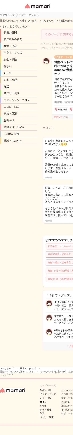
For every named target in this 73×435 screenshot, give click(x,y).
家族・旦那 (10, 113)
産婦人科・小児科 (14, 127)
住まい (8, 66)
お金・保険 (10, 59)
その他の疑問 (11, 133)
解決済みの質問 (13, 39)
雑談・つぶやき (13, 140)
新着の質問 (10, 32)
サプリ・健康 (11, 93)
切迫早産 (62, 109)
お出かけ (9, 120)
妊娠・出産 (10, 45)
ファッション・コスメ (17, 100)
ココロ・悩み (11, 106)
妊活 (6, 86)
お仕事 (8, 73)
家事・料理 (10, 79)
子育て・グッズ (13, 52)
